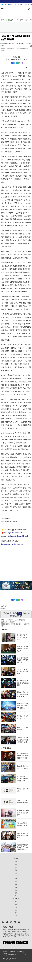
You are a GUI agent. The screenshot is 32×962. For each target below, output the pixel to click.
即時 (16, 20)
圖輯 (16, 913)
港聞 (26, 20)
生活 (16, 890)
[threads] (11, 922)
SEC (2, 626)
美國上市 (4, 622)
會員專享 (11, 20)
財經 (16, 873)
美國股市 (10, 620)
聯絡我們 (12, 951)
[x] (15, 922)
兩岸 (16, 867)
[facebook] (7, 922)
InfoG (16, 875)
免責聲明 (19, 951)
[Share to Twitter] (14, 63)
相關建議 (5, 951)
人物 (16, 887)
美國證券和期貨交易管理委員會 (11, 624)
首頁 (2, 20)
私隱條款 (5, 953)
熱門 (21, 20)
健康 (16, 893)
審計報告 (27, 624)
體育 (16, 904)
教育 (16, 907)
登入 (19, 613)
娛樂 (16, 910)
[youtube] (19, 922)
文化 (16, 896)
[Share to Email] (22, 63)
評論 (16, 884)
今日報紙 (16, 858)
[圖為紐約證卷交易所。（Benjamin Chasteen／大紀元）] (16, 45)
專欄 (16, 878)
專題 (16, 881)
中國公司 (12, 622)
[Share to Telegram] (17, 63)
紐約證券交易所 (20, 620)
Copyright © (6, 955)
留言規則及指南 (2, 608)
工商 (16, 916)
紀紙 (16, 901)
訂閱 (11, 616)
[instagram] (3, 922)
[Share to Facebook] (12, 63)
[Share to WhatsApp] (19, 63)
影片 (16, 861)
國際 (16, 870)
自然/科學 (16, 898)
